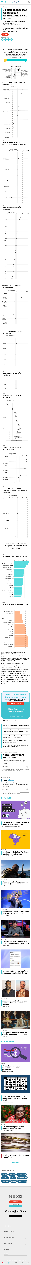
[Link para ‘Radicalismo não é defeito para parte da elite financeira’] (15, 899)
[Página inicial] (15, 2)
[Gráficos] (9, 1263)
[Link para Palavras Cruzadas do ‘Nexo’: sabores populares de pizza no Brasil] (15, 1084)
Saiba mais (13, 720)
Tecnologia (5, 1181)
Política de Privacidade (24, 769)
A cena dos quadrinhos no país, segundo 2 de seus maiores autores (15, 1003)
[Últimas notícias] (22, 1263)
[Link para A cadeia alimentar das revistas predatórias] (15, 1142)
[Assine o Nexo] (3, 1263)
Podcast (3, 820)
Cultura (12, 1177)
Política (4, 1174)
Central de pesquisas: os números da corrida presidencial (12, 1068)
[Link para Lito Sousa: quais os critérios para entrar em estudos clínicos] (15, 929)
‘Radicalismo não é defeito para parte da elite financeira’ (15, 913)
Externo (5, 740)
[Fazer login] (29, 2)
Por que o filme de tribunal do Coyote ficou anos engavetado (14, 1034)
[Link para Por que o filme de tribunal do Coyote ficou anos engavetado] (15, 1020)
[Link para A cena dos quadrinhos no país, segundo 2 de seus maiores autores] (15, 988)
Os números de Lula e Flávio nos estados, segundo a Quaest (15, 853)
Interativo (6, 730)
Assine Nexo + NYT (15, 1216)
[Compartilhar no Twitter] (5, 39)
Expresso (4, 879)
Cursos (6, 1249)
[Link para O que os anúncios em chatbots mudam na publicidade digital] (15, 958)
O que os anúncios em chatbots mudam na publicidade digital (15, 972)
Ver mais (15, 1162)
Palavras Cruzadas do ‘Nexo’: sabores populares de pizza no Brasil (14, 1098)
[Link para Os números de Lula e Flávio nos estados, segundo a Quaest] (15, 839)
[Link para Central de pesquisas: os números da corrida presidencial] (15, 1053)
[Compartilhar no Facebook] (2, 39)
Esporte (13, 1181)
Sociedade (5, 1177)
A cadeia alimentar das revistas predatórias (15, 1156)
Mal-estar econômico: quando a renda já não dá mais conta (15, 823)
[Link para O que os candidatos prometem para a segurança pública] (15, 869)
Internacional (21, 1174)
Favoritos (5, 736)
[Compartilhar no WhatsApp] (11, 39)
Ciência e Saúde (22, 1177)
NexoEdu (5, 34)
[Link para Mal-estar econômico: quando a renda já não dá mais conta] (15, 810)
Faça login (15, 1206)
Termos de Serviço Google (9, 770)
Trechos (5, 745)
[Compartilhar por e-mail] (8, 39)
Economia (12, 1174)
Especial (5, 725)
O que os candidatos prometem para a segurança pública (15, 883)
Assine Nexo (16, 1201)
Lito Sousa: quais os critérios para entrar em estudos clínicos (15, 942)
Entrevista (4, 909)
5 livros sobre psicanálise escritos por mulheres (13, 1128)
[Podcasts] (15, 1263)
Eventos (7, 1254)
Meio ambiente (22, 1181)
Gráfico (3, 849)
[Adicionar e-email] (27, 767)
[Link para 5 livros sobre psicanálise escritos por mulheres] (15, 1114)
